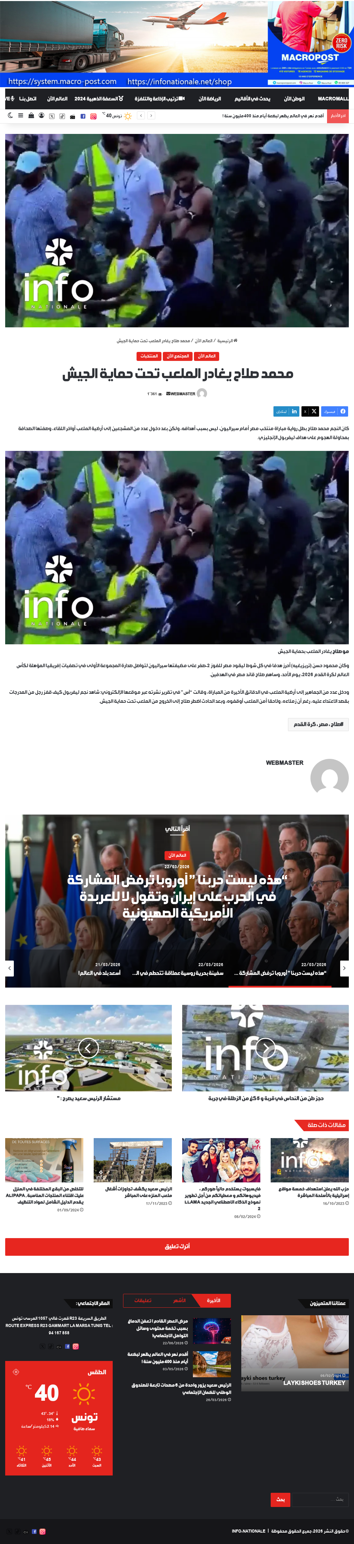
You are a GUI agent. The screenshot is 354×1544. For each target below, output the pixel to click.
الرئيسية (225, 341)
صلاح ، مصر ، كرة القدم (317, 724)
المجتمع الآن (178, 356)
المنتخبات (149, 356)
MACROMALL (333, 99)
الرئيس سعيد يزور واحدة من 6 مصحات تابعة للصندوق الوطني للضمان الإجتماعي (255, 116)
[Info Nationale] (177, 44)
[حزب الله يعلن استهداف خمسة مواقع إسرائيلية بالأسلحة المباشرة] (310, 1160)
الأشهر (179, 1301)
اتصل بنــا (27, 99)
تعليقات (142, 1301)
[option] (177, 901)
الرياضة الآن (209, 99)
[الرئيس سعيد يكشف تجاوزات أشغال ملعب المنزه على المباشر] (133, 1160)
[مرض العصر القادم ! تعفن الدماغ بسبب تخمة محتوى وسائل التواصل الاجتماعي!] (212, 1331)
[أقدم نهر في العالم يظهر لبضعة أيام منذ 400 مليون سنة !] (212, 1364)
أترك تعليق (177, 1247)
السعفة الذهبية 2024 (96, 99)
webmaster (183, 394)
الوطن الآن (294, 99)
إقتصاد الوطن (177, 864)
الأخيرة (213, 1301)
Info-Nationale (249, 1531)
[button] (177, 230)
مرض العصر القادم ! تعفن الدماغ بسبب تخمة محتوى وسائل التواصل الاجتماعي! (158, 1328)
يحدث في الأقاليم (252, 99)
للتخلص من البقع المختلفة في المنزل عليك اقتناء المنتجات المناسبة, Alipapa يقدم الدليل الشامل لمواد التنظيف (44, 1196)
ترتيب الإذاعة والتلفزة (156, 99)
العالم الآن (57, 99)
